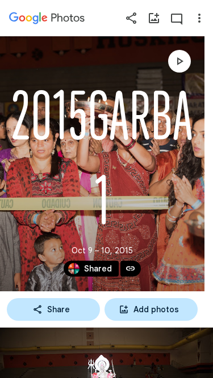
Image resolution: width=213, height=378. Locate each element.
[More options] (199, 18)
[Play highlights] (179, 61)
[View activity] (176, 18)
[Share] (131, 18)
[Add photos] (154, 18)
